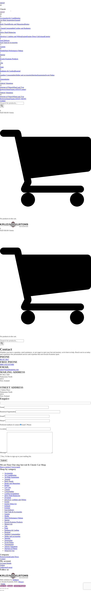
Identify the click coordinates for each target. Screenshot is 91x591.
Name (2, 407)
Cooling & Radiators (11, 494)
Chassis (2, 28)
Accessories (4, 18)
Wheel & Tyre (9, 551)
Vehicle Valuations (6, 93)
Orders (2, 565)
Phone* (2, 421)
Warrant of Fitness (6, 97)
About (8, 99)
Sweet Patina (49, 75)
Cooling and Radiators (23, 28)
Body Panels (4, 24)
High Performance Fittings (14, 51)
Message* (3, 452)
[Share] (5, 588)
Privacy (21, 582)
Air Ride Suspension (7, 20)
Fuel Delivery (5, 40)
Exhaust (41, 36)
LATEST (17, 89)
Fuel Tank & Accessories (9, 43)
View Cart (3, 586)
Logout (9, 567)
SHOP (2, 3)
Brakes (26, 24)
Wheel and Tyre (18, 97)
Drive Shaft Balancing (8, 32)
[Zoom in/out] (1, 588)
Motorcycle (8, 524)
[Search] (2, 106)
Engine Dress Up (33, 36)
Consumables (10, 28)
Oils (1, 63)
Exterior (47, 36)
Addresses (3, 567)
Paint (2, 67)
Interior (2, 55)
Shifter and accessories (24, 75)
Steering (34, 75)
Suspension (41, 75)
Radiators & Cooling (7, 71)
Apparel (17, 20)
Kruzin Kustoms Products (9, 59)
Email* (2, 416)
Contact (2, 101)
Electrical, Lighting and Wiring (11, 36)
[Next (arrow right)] (3, 590)
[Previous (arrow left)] (1, 590)
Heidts (2, 51)
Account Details (5, 563)
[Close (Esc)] (7, 588)
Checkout (10, 586)
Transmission (4, 79)
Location (3, 429)
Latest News (14, 557)
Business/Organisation (8, 412)
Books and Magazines (16, 24)
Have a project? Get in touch (10, 467)
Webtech (16, 580)
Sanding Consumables (8, 75)
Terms (3, 584)
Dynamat (7, 498)
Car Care (7, 487)
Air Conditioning (14, 18)
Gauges (2, 47)
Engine (24, 36)
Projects (3, 99)
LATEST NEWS (20, 99)
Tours (12, 99)
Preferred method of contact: (10, 425)
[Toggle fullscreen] (3, 588)
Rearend (17, 71)
